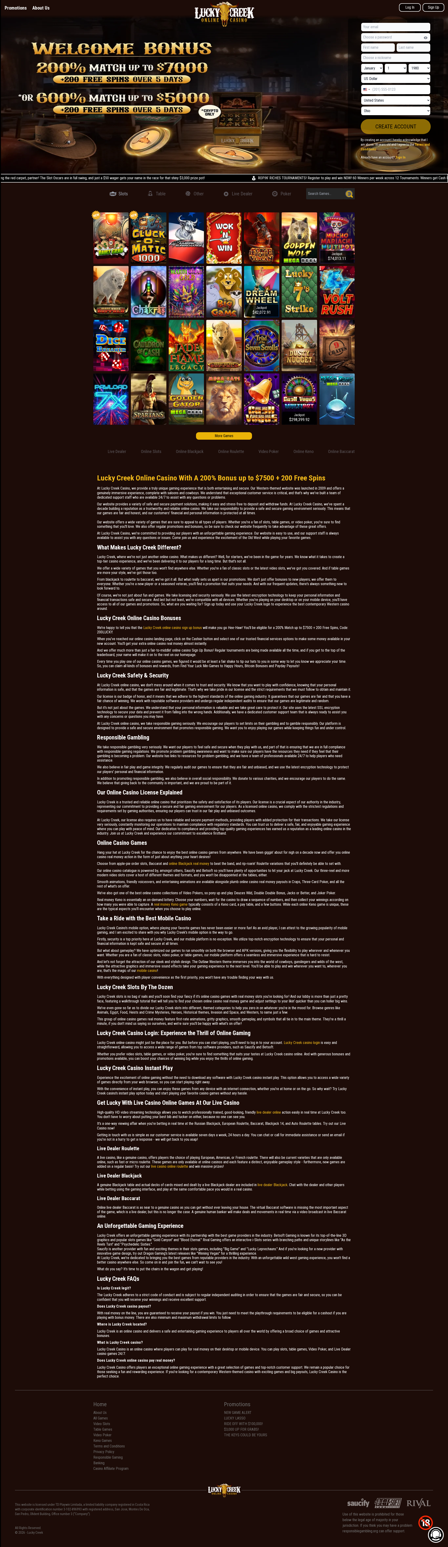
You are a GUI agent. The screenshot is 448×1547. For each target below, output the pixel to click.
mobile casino (147, 970)
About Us (41, 8)
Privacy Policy (103, 1452)
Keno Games (102, 1440)
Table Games (102, 1429)
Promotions (16, 8)
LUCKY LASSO (234, 1418)
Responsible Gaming (108, 1457)
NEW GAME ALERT (238, 1412)
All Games (100, 1418)
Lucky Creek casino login (302, 1042)
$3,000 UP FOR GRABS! (241, 1429)
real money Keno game (171, 904)
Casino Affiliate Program (111, 1468)
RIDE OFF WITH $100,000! (243, 1424)
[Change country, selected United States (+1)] (366, 89)
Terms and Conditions (109, 1446)
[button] (396, 126)
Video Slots (101, 1424)
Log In (409, 7)
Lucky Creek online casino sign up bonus (172, 627)
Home (100, 1404)
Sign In (401, 157)
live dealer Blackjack (272, 1185)
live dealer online (269, 1112)
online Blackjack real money (189, 863)
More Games (224, 436)
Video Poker (102, 1435)
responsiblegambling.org (360, 1531)
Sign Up (433, 7)
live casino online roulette (169, 1166)
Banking (99, 1463)
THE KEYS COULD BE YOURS (245, 1435)
